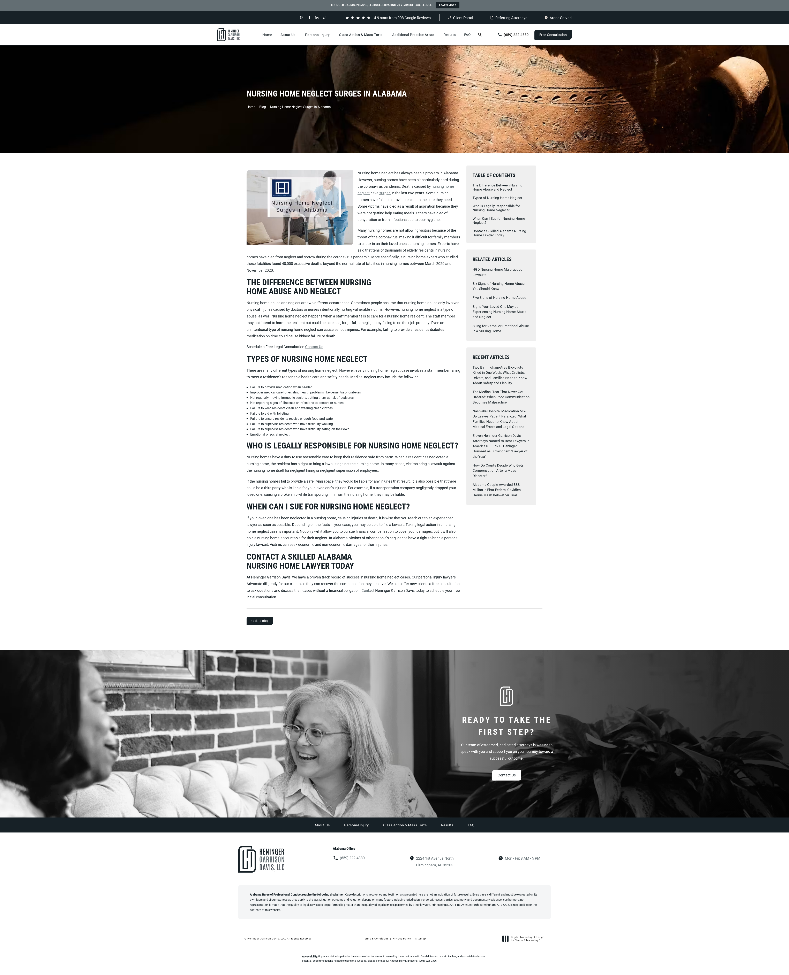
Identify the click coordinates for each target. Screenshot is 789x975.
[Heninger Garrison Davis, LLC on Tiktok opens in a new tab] (324, 17)
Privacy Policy (402, 938)
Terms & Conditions (376, 938)
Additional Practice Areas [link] (413, 34)
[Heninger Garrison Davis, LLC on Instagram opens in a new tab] (302, 17)
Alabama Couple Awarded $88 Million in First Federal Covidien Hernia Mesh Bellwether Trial (497, 489)
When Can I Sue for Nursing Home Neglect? (499, 220)
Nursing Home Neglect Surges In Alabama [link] (300, 107)
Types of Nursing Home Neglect (497, 197)
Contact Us (314, 346)
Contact (367, 590)
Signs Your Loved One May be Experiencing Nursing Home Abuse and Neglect (499, 311)
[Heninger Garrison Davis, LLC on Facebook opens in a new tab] (309, 17)
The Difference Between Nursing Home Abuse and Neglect (498, 187)
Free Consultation (553, 34)
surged (385, 192)
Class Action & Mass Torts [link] (361, 34)
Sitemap (420, 938)
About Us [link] (288, 34)
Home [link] (267, 34)
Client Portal (463, 17)
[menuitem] (302, 17)
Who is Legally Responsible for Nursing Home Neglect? (496, 208)
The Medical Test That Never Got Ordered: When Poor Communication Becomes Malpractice (501, 397)
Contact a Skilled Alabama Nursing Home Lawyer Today (499, 233)
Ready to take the (506, 725)
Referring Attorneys (511, 17)
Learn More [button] (447, 5)
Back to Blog (260, 621)
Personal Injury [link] (317, 34)
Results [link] (450, 34)
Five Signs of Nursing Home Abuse (499, 297)
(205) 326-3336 (428, 960)
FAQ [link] (467, 34)
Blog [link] (262, 107)
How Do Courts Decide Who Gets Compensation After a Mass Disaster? (498, 470)
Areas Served (561, 17)
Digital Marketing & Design (527, 939)
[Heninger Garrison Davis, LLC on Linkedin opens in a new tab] (317, 17)
